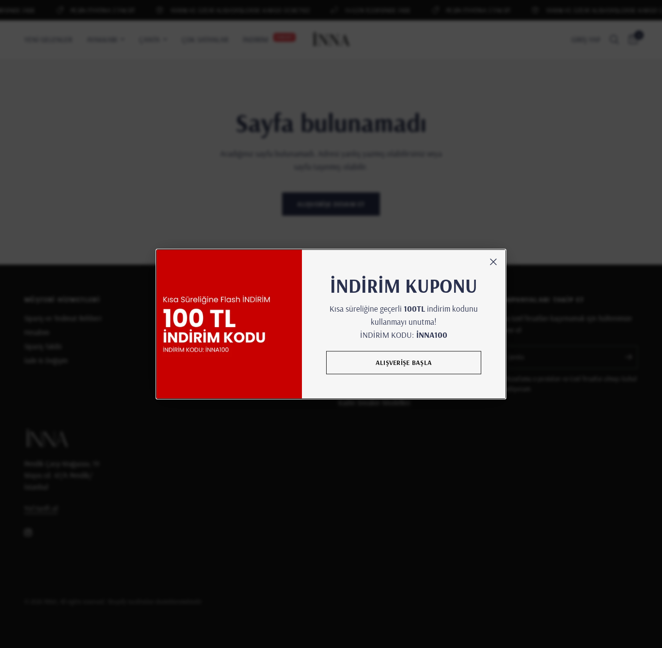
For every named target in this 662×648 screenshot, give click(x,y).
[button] (403, 362)
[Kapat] (493, 261)
